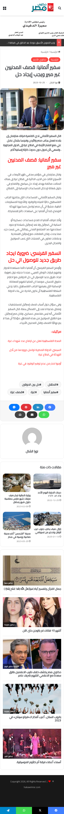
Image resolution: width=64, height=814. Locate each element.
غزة (33, 392)
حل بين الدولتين (30, 384)
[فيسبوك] (50, 407)
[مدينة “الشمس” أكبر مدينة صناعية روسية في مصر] (17, 521)
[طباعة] (20, 414)
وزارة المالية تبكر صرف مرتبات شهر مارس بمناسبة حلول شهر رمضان (17, 498)
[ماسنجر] (14, 407)
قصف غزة (16, 392)
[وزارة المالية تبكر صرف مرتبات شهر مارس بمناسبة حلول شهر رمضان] (17, 483)
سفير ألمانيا (50, 392)
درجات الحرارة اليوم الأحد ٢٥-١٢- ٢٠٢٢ (49, 494)
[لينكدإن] (38, 407)
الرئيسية (54, 52)
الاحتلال (52, 384)
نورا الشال (54, 82)
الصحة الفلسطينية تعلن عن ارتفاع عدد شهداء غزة (34, 340)
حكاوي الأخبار (39, 59)
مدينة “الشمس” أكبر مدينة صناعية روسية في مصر (17, 535)
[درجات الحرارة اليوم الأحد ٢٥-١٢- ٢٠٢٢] (47, 481)
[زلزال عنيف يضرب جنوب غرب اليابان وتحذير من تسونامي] (47, 519)
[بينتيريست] (26, 407)
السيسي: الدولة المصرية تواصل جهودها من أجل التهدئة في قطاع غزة (35, 352)
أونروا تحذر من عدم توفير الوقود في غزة (39, 363)
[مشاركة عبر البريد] (32, 414)
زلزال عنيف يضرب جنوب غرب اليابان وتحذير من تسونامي (47, 531)
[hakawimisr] (42, 7)
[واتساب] (44, 414)
